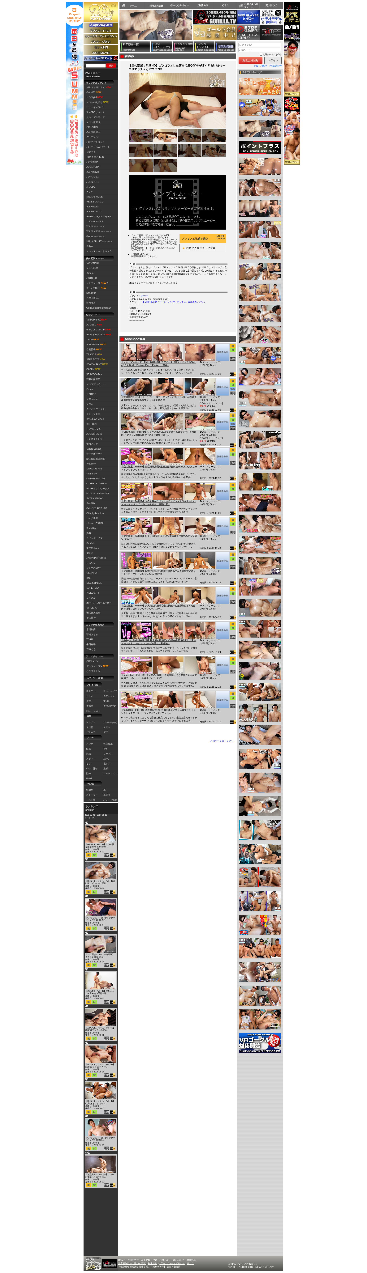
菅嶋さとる (92, 634)
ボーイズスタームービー (99, 602)
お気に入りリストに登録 (198, 248)
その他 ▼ (91, 617)
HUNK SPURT (99, 241)
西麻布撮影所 (93, 379)
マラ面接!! (94, 97)
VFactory (91, 463)
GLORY (93, 369)
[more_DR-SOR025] (222, 456)
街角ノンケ (92, 444)
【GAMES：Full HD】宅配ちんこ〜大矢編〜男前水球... (99, 992)
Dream (89, 273)
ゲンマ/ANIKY (93, 568)
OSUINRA (91, 573)
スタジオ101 (93, 298)
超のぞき (91, 152)
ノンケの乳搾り (97, 102)
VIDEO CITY (92, 593)
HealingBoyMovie (98, 334)
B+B (88, 533)
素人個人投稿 (93, 612)
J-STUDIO (91, 278)
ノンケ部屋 (92, 268)
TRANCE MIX (93, 429)
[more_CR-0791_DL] (222, 421)
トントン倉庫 (93, 414)
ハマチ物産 (92, 518)
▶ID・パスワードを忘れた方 (268, 66)
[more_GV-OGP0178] (222, 387)
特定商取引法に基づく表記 (132, 1263)
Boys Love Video (95, 419)
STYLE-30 (91, 607)
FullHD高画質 (150, 302)
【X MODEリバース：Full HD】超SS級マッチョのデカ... (100, 1029)
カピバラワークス (95, 409)
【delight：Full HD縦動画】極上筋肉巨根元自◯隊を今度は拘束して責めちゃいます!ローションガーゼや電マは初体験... (158, 642)
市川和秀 (91, 629)
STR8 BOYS (95, 359)
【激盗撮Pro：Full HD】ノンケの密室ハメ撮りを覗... (99, 1175)
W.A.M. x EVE (98, 231)
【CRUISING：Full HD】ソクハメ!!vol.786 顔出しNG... (100, 919)
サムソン (91, 563)
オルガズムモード (95, 117)
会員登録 (145, 1260)
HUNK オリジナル (98, 87)
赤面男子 (93, 349)
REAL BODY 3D (94, 201)
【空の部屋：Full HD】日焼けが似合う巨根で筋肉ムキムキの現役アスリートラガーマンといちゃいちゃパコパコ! (158, 572)
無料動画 (191, 1260)
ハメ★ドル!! (92, 181)
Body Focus (92, 206)
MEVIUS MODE (94, 196)
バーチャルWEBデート (98, 147)
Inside (92, 339)
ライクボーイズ (94, 538)
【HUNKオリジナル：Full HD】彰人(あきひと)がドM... (100, 1102)
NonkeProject (96, 319)
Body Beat (91, 528)
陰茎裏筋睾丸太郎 (95, 458)
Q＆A (225, 5)
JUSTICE (91, 394)
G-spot (95, 236)
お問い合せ (165, 1260)
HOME (121, 1260)
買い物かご (271, 5)
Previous (118, 27)
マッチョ (181, 302)
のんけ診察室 (93, 132)
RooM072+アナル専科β (98, 216)
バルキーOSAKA (94, 523)
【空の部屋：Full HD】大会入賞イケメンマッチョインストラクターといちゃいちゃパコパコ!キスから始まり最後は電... (158, 503)
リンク (190, 1263)
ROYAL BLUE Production (97, 493)
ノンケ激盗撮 (93, 122)
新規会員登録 (156, 5)
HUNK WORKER (95, 157)
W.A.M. (95, 226)
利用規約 (152, 1263)
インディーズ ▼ (97, 283)
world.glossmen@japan (98, 308)
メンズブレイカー (95, 384)
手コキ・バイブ (167, 302)
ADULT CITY (93, 167)
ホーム (132, 5)
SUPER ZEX (92, 588)
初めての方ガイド (179, 5)
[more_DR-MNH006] (222, 665)
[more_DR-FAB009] (222, 699)
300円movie (92, 172)
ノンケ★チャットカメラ (99, 251)
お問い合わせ (248, 5)
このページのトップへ (221, 741)
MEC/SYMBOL (94, 583)
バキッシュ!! (92, 177)
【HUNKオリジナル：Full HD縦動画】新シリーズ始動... (100, 882)
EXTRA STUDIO (94, 498)
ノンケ (202, 302)
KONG (89, 553)
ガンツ (89, 191)
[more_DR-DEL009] (222, 630)
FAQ (155, 1260)
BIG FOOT (91, 424)
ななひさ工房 (93, 671)
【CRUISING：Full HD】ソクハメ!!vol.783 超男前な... (100, 1139)
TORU (89, 639)
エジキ (89, 404)
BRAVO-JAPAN (94, 374)
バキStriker (92, 162)
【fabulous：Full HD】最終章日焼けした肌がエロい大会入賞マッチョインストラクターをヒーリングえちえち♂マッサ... (158, 711)
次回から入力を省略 (272, 54)
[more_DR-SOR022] (222, 560)
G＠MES (93, 92)
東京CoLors (92, 548)
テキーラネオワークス (97, 488)
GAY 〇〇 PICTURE (96, 508)
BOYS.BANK (96, 344)
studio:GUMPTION (96, 478)
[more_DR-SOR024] (222, 491)
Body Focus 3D (94, 211)
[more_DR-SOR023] (222, 526)
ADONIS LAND (94, 434)
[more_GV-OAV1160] (222, 352)
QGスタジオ (92, 661)
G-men (89, 389)
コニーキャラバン (95, 107)
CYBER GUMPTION (96, 483)
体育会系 (192, 302)
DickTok (90, 543)
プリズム (91, 597)
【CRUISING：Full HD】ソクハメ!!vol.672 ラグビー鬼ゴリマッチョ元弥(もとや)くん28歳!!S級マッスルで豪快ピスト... (158, 433)
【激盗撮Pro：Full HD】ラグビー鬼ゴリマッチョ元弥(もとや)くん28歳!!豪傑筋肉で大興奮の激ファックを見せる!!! (158, 398)
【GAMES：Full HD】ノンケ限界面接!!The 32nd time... (99, 845)
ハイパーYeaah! (94, 221)
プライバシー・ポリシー (172, 1263)
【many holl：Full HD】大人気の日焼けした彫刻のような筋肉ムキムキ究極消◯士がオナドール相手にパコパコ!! (159, 677)
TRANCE (94, 354)
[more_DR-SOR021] (222, 595)
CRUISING (92, 127)
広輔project (92, 399)
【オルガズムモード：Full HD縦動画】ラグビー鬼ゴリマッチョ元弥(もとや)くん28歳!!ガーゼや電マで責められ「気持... (158, 364)
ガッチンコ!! (92, 137)
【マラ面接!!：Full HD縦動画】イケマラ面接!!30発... (99, 955)
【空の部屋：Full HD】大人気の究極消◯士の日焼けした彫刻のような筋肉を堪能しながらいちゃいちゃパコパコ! (158, 607)
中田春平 (91, 644)
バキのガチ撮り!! (95, 142)
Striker (89, 246)
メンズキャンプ (94, 439)
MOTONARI (92, 263)
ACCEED (94, 324)
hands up (91, 293)
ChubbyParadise (95, 513)
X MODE (90, 186)
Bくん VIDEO (96, 288)
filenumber (91, 473)
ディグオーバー (94, 453)
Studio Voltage (93, 449)
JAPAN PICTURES (96, 558)
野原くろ (91, 649)
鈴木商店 (91, 303)
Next (194, 27)
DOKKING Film (94, 468)
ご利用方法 (202, 5)
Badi (88, 578)
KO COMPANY (97, 364)
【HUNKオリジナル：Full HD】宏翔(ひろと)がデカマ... (100, 1065)
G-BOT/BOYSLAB (98, 329)
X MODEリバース (95, 112)
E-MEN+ (90, 503)
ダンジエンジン (97, 666)
